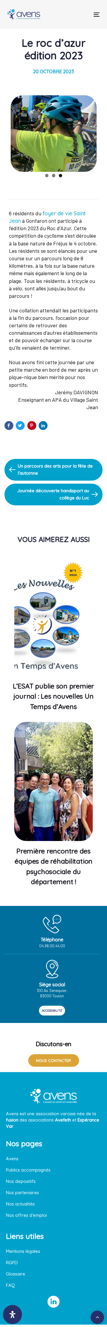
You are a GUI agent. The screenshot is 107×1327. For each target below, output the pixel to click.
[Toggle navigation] (84, 14)
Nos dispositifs (21, 1181)
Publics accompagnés (28, 1170)
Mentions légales (23, 1251)
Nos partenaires (22, 1192)
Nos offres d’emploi (26, 1215)
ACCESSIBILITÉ (52, 1011)
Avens (12, 1158)
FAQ (10, 1285)
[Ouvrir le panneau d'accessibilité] (12, 1314)
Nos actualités (20, 1204)
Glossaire (15, 1274)
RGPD (12, 1262)
